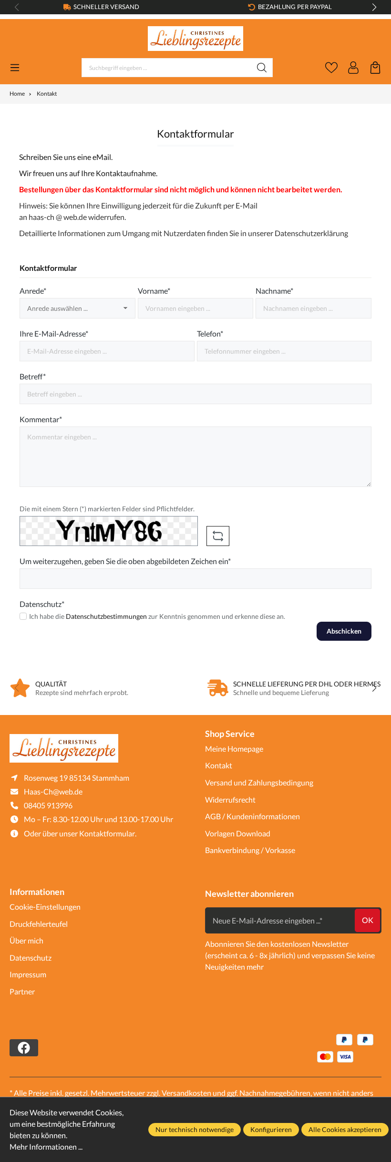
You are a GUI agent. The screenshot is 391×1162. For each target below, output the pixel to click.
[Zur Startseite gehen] (195, 38)
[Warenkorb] (375, 67)
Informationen (37, 891)
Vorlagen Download (237, 833)
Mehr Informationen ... (46, 1146)
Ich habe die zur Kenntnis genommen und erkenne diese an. (157, 616)
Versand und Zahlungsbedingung (259, 782)
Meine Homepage (234, 748)
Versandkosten (186, 1092)
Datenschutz (30, 957)
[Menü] (15, 67)
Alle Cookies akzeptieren (345, 1129)
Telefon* (210, 333)
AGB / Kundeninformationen (252, 816)
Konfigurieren (271, 1129)
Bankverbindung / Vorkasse (250, 849)
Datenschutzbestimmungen (106, 616)
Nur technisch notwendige (194, 1129)
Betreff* (33, 376)
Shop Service (230, 733)
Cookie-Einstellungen (45, 906)
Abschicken (344, 631)
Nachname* (274, 290)
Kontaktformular (107, 833)
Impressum (28, 974)
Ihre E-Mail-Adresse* (54, 333)
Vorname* (154, 290)
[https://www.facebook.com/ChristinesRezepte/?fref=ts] (24, 1047)
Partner (22, 991)
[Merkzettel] (331, 67)
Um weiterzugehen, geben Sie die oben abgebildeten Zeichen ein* (125, 561)
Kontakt (218, 765)
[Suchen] (262, 67)
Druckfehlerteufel (39, 923)
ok (367, 919)
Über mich (26, 940)
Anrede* (33, 290)
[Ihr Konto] (353, 67)
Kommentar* (41, 419)
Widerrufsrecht (230, 799)
